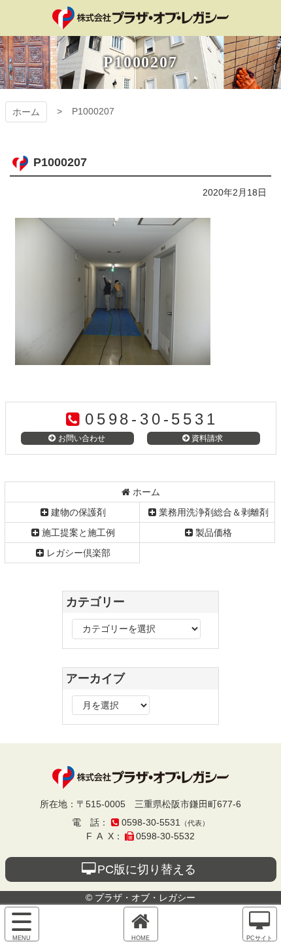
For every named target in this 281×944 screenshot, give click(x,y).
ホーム (26, 112)
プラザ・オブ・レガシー (140, 18)
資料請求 (207, 438)
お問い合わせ (81, 438)
